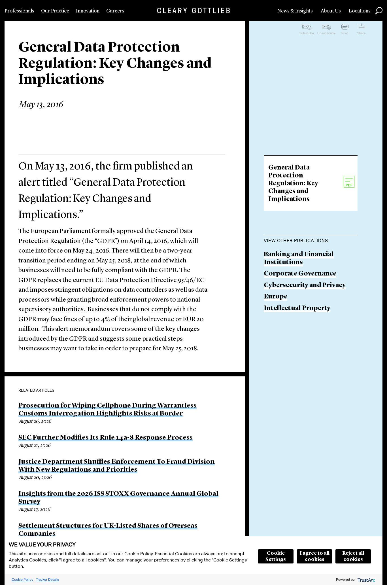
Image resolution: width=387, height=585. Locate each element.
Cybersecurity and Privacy (305, 285)
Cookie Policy (22, 579)
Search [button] (378, 10)
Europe (275, 297)
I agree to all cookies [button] (314, 556)
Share (361, 33)
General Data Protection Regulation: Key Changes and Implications (293, 183)
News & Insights (295, 11)
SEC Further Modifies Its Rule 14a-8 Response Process (105, 437)
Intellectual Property (297, 308)
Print (344, 33)
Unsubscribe (326, 33)
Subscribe (306, 33)
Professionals (19, 11)
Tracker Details (47, 579)
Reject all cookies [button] (353, 556)
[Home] (193, 10)
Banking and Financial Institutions (299, 258)
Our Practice (55, 11)
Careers (115, 11)
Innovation (87, 11)
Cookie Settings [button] (275, 556)
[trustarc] (366, 579)
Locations (360, 11)
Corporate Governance (300, 274)
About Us (331, 11)
